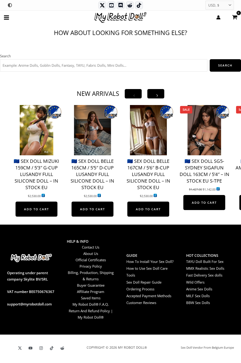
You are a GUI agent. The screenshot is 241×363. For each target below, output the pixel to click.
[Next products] (155, 93)
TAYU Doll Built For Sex (205, 261)
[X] (20, 348)
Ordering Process (140, 289)
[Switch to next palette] (10, 5)
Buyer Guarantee (90, 285)
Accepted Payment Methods (148, 295)
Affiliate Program (90, 291)
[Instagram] (41, 348)
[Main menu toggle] (6, 17)
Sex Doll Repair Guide (143, 282)
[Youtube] (111, 5)
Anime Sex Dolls (199, 289)
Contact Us (90, 247)
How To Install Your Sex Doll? (149, 261)
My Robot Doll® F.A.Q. (90, 304)
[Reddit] (130, 5)
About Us (90, 253)
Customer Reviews (141, 302)
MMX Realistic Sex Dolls (205, 268)
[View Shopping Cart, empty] (234, 17)
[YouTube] (30, 348)
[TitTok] (52, 348)
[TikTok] (139, 5)
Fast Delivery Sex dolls (204, 275)
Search (5, 56)
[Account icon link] (218, 17)
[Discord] (121, 5)
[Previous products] (133, 93)
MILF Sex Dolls (198, 295)
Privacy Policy (91, 266)
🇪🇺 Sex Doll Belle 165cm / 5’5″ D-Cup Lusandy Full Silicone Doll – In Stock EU (92, 174)
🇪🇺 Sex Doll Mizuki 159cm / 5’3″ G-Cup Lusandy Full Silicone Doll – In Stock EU (36, 174)
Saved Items (90, 298)
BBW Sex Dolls (198, 302)
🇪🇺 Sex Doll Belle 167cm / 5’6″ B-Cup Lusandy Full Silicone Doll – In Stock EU (148, 174)
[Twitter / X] (102, 5)
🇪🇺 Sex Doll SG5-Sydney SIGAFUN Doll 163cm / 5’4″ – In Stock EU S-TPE (204, 171)
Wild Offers (195, 282)
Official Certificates (91, 260)
